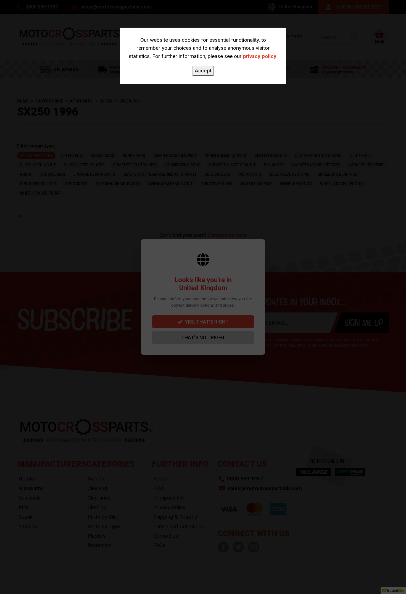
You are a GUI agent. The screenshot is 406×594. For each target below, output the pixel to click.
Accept (203, 70)
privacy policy (259, 56)
